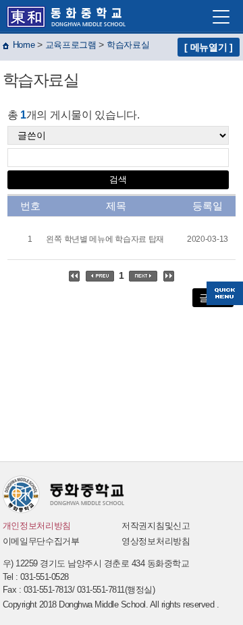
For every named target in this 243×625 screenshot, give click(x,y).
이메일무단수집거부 (41, 541)
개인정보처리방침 (37, 526)
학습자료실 (128, 45)
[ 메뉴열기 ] (208, 47)
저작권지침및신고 (156, 526)
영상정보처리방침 (156, 541)
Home (24, 45)
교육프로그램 (71, 45)
